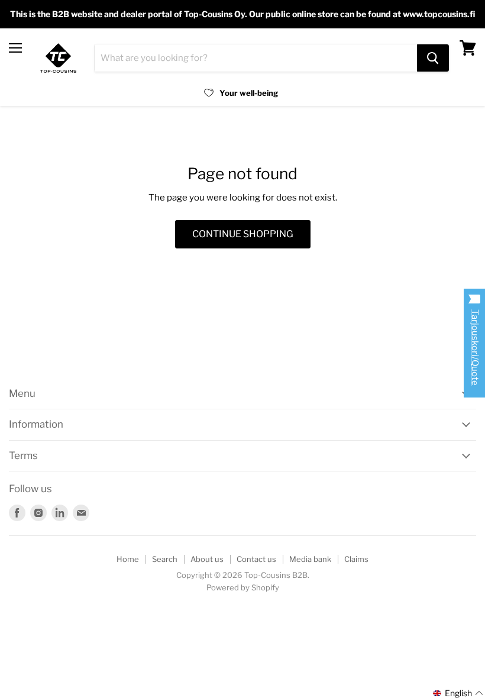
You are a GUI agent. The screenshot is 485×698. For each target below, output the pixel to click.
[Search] (433, 58)
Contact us (256, 559)
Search (164, 559)
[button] (458, 693)
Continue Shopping (242, 234)
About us (207, 559)
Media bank (310, 559)
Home (128, 559)
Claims (356, 559)
